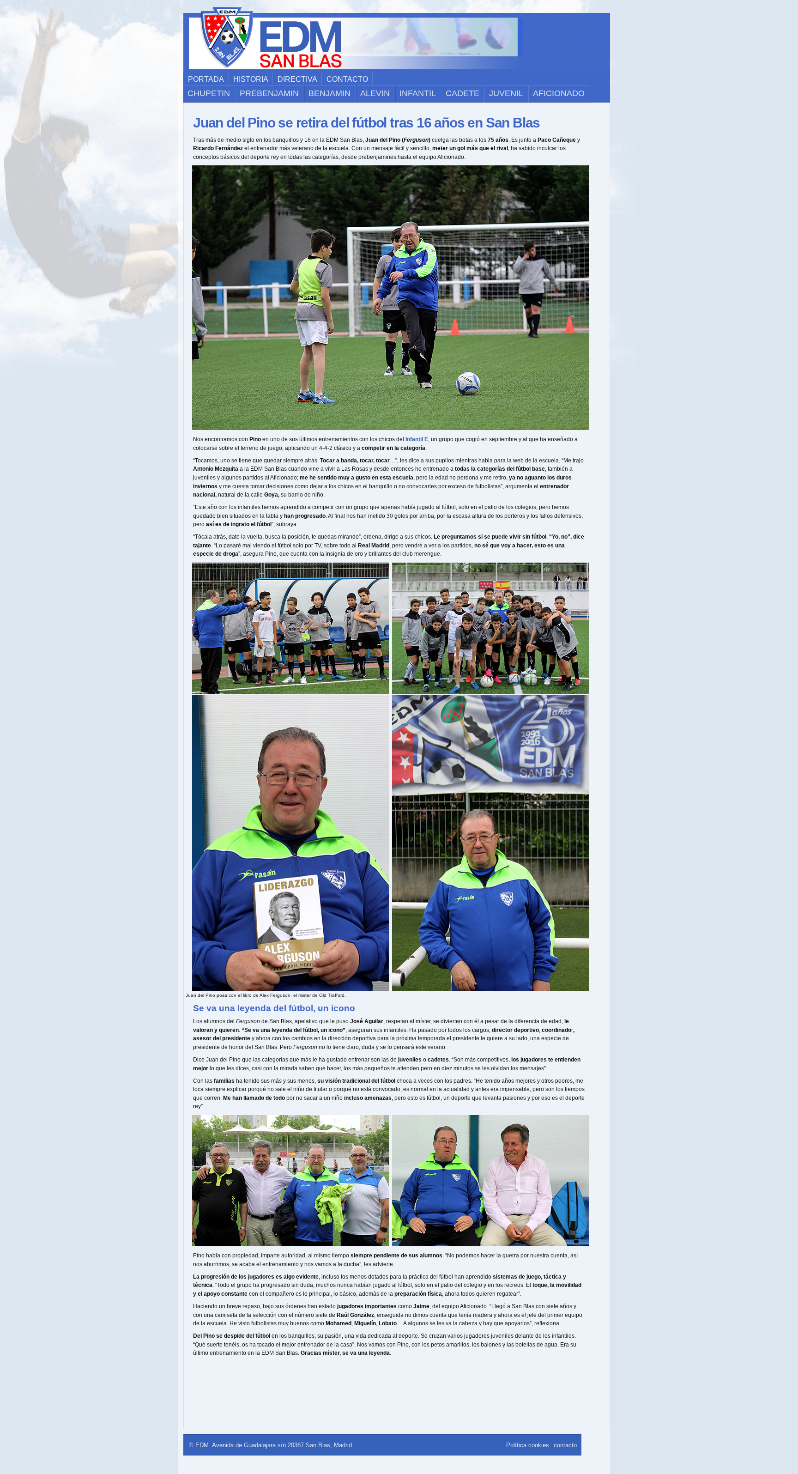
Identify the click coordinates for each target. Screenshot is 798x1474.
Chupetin (208, 93)
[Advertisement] (392, 1395)
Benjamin (329, 93)
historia (250, 79)
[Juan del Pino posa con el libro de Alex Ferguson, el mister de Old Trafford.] (285, 989)
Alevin (375, 93)
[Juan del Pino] (385, 428)
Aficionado (559, 93)
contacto (347, 79)
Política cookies (527, 1445)
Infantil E (416, 439)
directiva (297, 79)
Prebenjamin (269, 93)
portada (206, 79)
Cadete (462, 93)
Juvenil (506, 93)
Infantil (417, 93)
